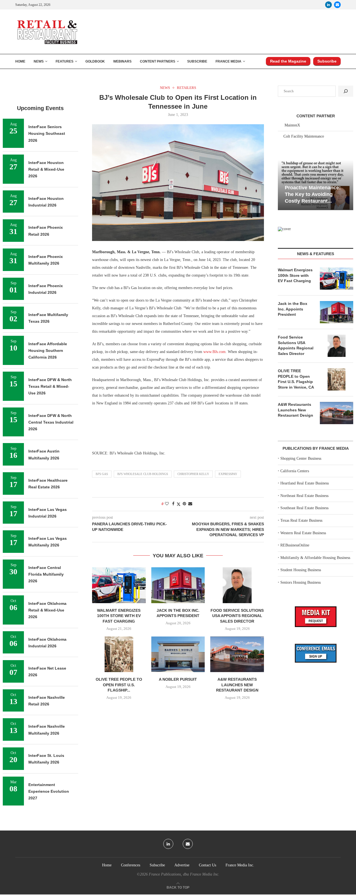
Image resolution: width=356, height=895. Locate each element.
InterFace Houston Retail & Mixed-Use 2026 (46, 169)
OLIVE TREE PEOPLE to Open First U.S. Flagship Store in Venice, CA (296, 379)
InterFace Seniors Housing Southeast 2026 (46, 134)
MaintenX (292, 125)
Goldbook (95, 61)
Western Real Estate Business (303, 533)
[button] (283, 184)
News (39, 61)
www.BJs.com (214, 352)
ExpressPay (228, 474)
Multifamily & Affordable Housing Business (315, 558)
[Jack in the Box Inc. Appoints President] (178, 585)
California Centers (294, 471)
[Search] (345, 91)
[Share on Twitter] (179, 504)
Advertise (181, 865)
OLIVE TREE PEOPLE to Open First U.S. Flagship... (119, 684)
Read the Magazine (288, 61)
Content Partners (157, 61)
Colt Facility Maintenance (303, 136)
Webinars (122, 61)
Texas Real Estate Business (301, 520)
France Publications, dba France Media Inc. (184, 874)
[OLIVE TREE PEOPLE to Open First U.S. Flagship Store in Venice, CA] (119, 654)
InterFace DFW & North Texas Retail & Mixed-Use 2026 (50, 386)
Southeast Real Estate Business (304, 508)
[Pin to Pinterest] (184, 504)
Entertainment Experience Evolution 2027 (48, 791)
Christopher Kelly (193, 474)
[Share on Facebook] (173, 504)
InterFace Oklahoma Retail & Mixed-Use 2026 (47, 610)
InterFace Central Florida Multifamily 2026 (46, 574)
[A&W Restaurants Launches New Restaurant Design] (237, 654)
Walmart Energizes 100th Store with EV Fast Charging (119, 615)
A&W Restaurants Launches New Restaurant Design (237, 684)
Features (64, 61)
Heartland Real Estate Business (304, 483)
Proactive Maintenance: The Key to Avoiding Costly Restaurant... (313, 194)
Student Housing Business (300, 570)
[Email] (337, 4)
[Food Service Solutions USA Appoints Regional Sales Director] (237, 585)
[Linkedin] (328, 4)
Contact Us (207, 865)
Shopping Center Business (300, 458)
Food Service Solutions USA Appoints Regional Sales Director (237, 615)
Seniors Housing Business (300, 582)
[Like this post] (167, 504)
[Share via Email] (190, 504)
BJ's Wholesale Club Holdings (142, 474)
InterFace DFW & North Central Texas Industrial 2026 (50, 422)
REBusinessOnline (294, 545)
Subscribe (197, 61)
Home (20, 61)
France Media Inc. (240, 865)
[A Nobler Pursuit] (178, 654)
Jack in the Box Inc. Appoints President (292, 309)
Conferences (130, 865)
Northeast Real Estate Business (304, 496)
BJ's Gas (102, 474)
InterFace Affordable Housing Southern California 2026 (47, 351)
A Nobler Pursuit (178, 679)
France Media (228, 61)
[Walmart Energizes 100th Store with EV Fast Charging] (119, 585)
